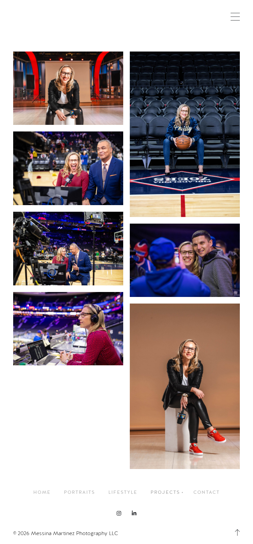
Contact (206, 492)
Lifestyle (123, 492)
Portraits (79, 492)
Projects (165, 492)
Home (42, 492)
